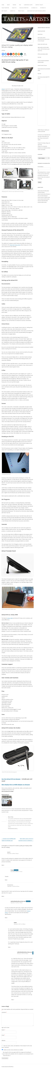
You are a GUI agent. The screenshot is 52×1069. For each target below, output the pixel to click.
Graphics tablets (39, 4)
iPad (20, 4)
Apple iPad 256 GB (41, 31)
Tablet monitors (5, 7)
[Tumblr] (11, 54)
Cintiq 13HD (10, 618)
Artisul (3, 89)
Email (3, 1035)
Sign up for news (5, 1027)
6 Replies (3, 50)
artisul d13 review (17, 810)
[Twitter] (5, 54)
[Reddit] (13, 54)
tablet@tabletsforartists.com (18, 901)
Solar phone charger (42, 77)
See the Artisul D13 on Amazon (11, 779)
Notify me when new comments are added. (13, 1049)
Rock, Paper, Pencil (41, 37)
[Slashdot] (21, 54)
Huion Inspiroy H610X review (43, 199)
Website (3, 1040)
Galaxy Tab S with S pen (42, 44)
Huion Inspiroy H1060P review (44, 197)
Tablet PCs (14, 7)
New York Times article (15, 245)
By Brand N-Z (43, 7)
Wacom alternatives (24, 7)
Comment (4, 1012)
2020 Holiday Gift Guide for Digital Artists (36, 10)
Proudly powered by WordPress (7, 1066)
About (8, 4)
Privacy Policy (21, 10)
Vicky (7, 812)
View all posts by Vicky (13, 828)
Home (3, 4)
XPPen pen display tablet (43, 54)
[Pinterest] (8, 54)
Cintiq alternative (18, 808)
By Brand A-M (34, 7)
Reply (3, 865)
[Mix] (19, 54)
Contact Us (12, 10)
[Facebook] (3, 54)
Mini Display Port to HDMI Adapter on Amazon (16, 784)
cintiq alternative (25, 810)
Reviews (14, 4)
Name (3, 1030)
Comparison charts (28, 4)
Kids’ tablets (4, 10)
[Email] (16, 54)
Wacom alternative (5, 810)
